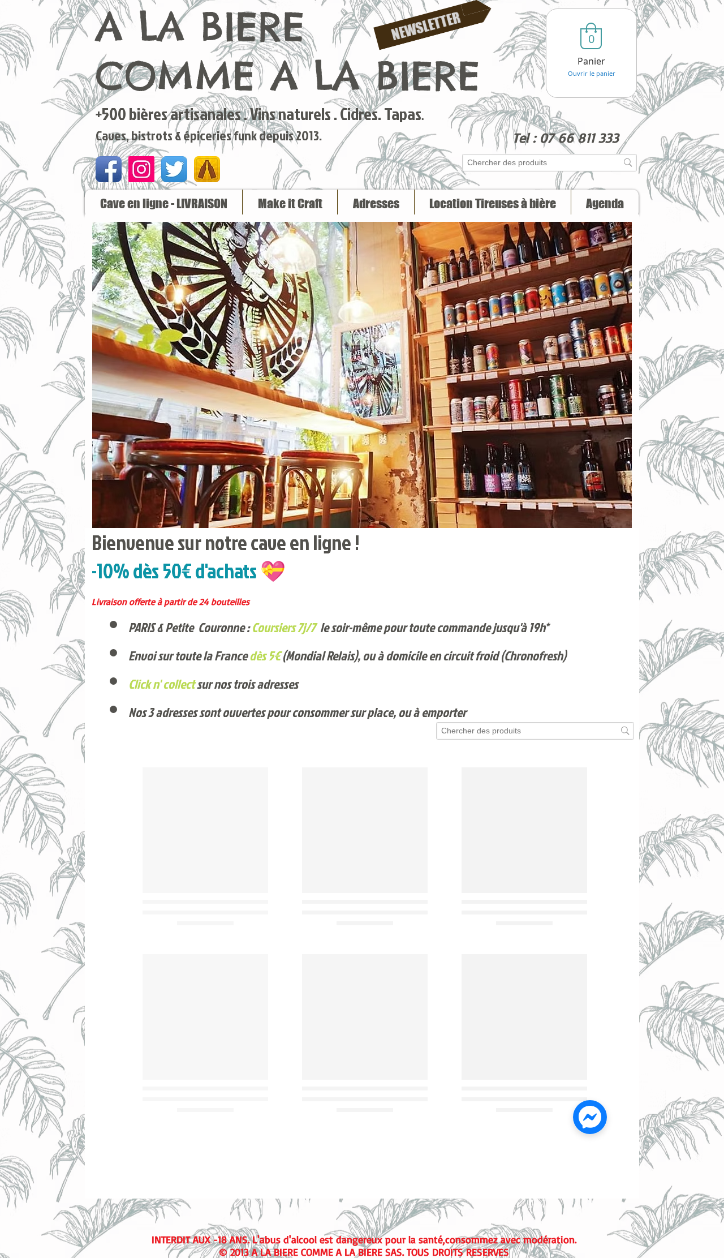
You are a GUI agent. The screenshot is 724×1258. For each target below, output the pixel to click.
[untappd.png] (207, 169)
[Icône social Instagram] (141, 169)
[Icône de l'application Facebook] (109, 169)
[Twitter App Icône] (174, 169)
